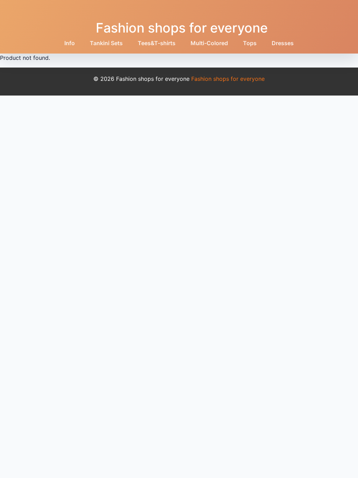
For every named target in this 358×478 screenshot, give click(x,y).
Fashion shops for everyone (182, 28)
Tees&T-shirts (157, 43)
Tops (250, 43)
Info (69, 43)
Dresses (283, 43)
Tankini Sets (106, 43)
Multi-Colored (209, 43)
